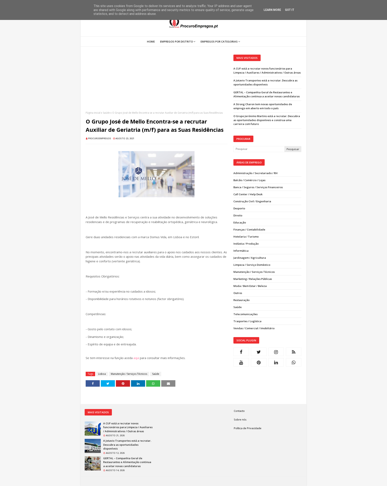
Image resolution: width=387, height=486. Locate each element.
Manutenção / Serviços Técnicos (129, 374)
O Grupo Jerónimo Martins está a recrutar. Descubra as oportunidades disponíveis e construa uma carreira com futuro (266, 120)
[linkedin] (276, 362)
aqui (136, 358)
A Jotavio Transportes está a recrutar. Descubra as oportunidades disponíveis (265, 82)
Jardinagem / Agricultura (249, 258)
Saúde (106, 112)
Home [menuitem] (151, 41)
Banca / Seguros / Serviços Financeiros (258, 187)
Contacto (239, 411)
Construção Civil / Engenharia (252, 201)
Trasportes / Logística (247, 321)
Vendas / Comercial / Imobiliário (254, 328)
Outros (237, 293)
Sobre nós (240, 419)
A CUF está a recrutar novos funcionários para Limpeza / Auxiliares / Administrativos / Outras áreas (267, 70)
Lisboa (102, 374)
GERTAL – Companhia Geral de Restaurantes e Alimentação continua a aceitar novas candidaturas (266, 94)
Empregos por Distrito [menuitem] (176, 41)
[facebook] (241, 352)
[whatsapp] (293, 362)
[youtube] (241, 362)
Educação (239, 222)
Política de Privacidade (247, 428)
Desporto (239, 208)
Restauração (241, 300)
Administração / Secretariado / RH (255, 173)
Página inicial (93, 112)
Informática (241, 250)
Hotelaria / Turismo (246, 236)
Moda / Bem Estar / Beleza (250, 286)
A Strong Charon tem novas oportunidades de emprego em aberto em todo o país (262, 106)
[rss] (293, 352)
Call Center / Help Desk (247, 194)
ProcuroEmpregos (99, 138)
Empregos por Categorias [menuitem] (219, 41)
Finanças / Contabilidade (249, 229)
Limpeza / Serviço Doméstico (251, 265)
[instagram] (276, 352)
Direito (237, 215)
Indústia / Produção (246, 243)
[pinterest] (258, 362)
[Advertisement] (156, 83)
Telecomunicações (245, 314)
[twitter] (258, 352)
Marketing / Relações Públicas (252, 279)
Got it (289, 9)
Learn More (272, 9)
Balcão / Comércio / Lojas (249, 180)
